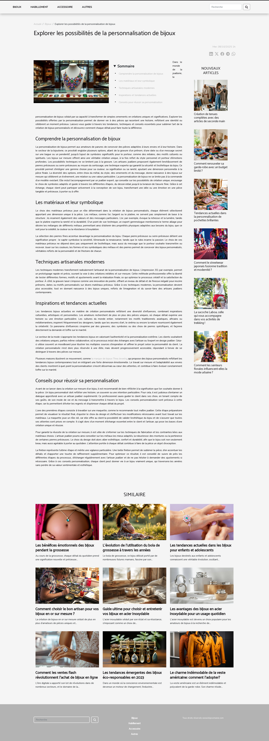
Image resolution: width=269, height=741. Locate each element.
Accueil (37, 24)
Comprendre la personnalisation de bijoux (141, 73)
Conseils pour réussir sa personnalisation (140, 102)
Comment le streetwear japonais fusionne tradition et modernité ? (210, 266)
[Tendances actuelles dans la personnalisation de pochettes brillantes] (211, 194)
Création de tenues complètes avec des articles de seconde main (209, 118)
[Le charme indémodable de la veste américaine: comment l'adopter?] (202, 649)
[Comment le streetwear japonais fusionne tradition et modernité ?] (211, 243)
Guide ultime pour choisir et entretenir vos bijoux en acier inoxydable (132, 611)
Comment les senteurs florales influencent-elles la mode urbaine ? (210, 369)
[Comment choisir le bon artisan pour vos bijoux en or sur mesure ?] (67, 585)
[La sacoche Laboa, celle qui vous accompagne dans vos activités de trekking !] (211, 293)
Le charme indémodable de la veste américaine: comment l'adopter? (197, 675)
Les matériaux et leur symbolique (137, 81)
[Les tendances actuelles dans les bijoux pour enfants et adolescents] (202, 522)
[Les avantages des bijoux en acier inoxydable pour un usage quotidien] (202, 585)
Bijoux (17, 7)
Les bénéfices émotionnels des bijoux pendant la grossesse (64, 547)
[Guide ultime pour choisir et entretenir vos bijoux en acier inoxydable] (134, 585)
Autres (87, 7)
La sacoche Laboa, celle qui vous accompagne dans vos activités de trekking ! (209, 317)
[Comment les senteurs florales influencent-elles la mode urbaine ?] (211, 346)
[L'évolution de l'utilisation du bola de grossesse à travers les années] (134, 522)
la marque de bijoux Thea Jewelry (109, 358)
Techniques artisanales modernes (137, 88)
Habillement (39, 7)
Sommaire (125, 66)
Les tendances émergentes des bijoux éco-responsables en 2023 (132, 675)
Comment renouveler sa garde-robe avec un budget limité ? (210, 167)
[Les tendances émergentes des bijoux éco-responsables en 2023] (134, 649)
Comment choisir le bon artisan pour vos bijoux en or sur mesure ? (67, 611)
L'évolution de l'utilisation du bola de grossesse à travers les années (131, 547)
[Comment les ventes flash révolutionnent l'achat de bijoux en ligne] (67, 649)
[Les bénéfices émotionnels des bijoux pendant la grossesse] (67, 522)
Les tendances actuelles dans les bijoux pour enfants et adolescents (200, 547)
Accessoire (65, 7)
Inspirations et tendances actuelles (137, 95)
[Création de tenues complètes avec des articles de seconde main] (211, 95)
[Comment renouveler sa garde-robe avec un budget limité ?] (211, 144)
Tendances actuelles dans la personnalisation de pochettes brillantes (210, 217)
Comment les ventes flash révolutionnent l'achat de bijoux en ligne (66, 675)
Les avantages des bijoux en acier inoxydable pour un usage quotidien (197, 611)
